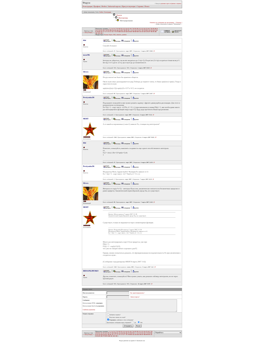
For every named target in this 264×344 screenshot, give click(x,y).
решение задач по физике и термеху (171, 3)
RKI (114, 34)
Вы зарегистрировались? (137, 293)
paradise (124, 34)
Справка (140, 6)
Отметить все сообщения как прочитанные (162, 22)
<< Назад (85, 32)
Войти (104, 6)
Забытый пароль (114, 6)
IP (154, 51)
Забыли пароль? (135, 297)
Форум (119, 15)
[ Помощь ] (178, 22)
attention (118, 34)
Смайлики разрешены (89, 309)
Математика (123, 18)
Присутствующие (129, 6)
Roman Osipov (108, 34)
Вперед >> (91, 32)
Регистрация (87, 6)
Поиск (147, 6)
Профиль (97, 6)
